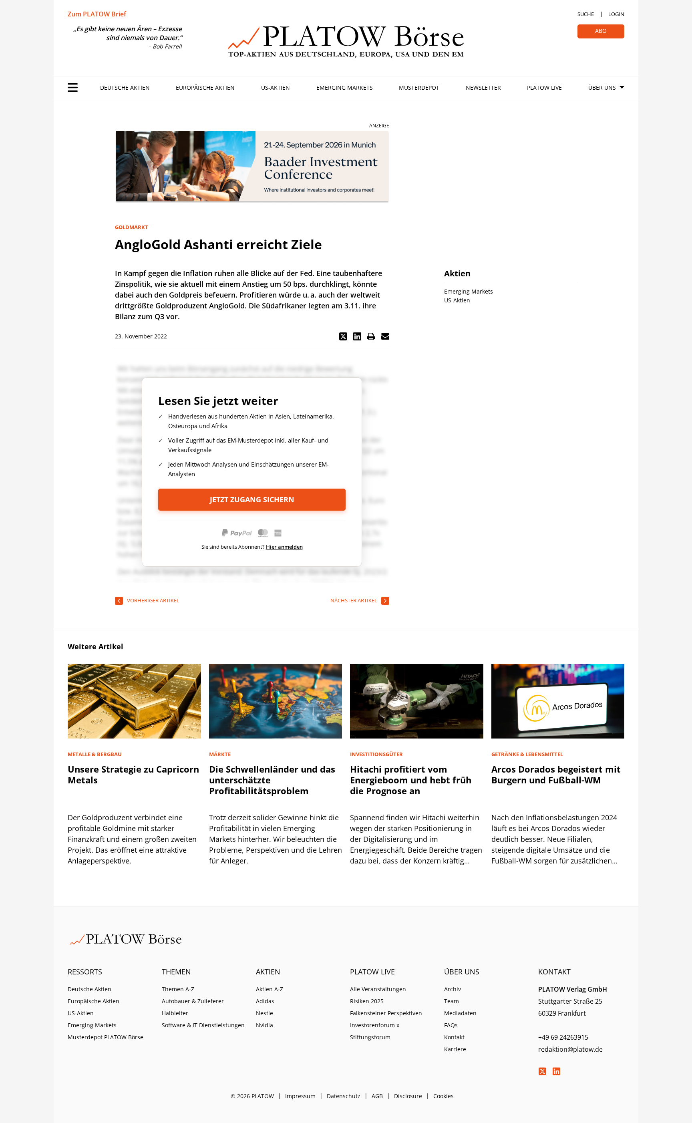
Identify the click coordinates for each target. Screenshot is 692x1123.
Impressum (300, 1096)
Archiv (452, 989)
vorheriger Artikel (153, 600)
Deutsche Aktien (125, 87)
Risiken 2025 (367, 1001)
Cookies (443, 1096)
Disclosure (408, 1096)
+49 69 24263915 (563, 1037)
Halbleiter (175, 1013)
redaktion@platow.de (570, 1049)
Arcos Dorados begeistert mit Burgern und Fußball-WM (556, 774)
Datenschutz (343, 1096)
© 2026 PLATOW (252, 1096)
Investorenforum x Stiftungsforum (374, 1031)
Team (451, 1001)
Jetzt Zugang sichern (252, 499)
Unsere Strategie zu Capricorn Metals (133, 774)
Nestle (264, 1013)
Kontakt (454, 1037)
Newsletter (483, 87)
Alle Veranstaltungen (378, 989)
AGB (377, 1096)
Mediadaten (460, 1013)
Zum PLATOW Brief (97, 14)
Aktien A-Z (269, 989)
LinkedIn (556, 1071)
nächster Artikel (353, 600)
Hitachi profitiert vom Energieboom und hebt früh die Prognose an (410, 780)
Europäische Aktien (205, 87)
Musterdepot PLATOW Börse (105, 1037)
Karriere (455, 1049)
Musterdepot (419, 87)
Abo (601, 30)
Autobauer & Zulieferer (193, 1001)
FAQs (451, 1025)
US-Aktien (275, 87)
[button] (343, 336)
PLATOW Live (544, 87)
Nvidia (264, 1025)
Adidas (265, 1001)
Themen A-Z (178, 989)
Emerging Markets (344, 87)
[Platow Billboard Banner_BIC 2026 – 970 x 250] (252, 167)
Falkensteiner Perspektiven (386, 1013)
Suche (585, 14)
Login (616, 14)
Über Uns (602, 87)
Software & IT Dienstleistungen (203, 1025)
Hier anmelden (284, 546)
